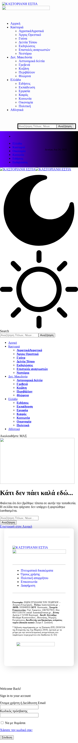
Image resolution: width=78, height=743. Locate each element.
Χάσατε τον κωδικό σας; (16, 730)
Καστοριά (18, 147)
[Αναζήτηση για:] (19, 518)
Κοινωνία (18, 154)
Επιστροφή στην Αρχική (16, 526)
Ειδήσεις (17, 158)
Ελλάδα (17, 143)
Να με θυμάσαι (14, 723)
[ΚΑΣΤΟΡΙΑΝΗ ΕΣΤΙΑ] (35, 169)
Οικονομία (19, 151)
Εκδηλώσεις (20, 162)
